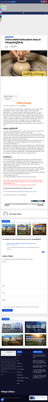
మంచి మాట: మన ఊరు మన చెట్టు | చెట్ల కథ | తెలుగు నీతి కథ (8, 229)
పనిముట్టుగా (13, 165)
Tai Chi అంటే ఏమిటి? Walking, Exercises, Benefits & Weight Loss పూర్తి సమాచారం (35, 340)
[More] (0, 20)
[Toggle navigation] (23, 13)
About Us (19, 354)
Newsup (17, 397)
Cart (18, 360)
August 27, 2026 (7, 329)
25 (7, 368)
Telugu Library (14, 46)
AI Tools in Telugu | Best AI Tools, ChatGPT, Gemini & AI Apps (12, 327)
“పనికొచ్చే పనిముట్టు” (8, 98)
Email (3, 292)
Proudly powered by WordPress (7, 397)
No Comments (6, 331)
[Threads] (0, 17)
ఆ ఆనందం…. (8, 99)
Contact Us (19, 366)
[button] (44, 13)
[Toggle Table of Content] (15, 96)
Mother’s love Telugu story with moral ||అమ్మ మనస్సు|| (33, 204)
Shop (18, 383)
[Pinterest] (0, 13)
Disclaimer (19, 372)
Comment (4, 261)
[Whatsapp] (0, 7)
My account (19, 374)
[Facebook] (0, 9)
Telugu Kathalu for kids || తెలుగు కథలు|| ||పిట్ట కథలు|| (14, 204)
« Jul (2, 374)
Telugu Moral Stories (7, 226)
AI (3, 324)
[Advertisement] (24, 27)
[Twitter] (0, 12)
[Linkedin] (0, 15)
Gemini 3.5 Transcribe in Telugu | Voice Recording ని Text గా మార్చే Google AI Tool (35, 327)
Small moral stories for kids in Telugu (28, 191)
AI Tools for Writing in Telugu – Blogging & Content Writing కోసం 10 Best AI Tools (39, 376)
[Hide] (0, 21)
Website (4, 299)
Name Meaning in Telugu (22, 377)
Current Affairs (20, 369)
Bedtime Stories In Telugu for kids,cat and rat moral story (20, 243)
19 (9, 365)
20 (12, 365)
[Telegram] (0, 18)
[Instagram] (0, 10)
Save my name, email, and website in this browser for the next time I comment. (21, 306)
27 (12, 368)
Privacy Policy (20, 380)
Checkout (19, 363)
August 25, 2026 (7, 342)
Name (4, 285)
